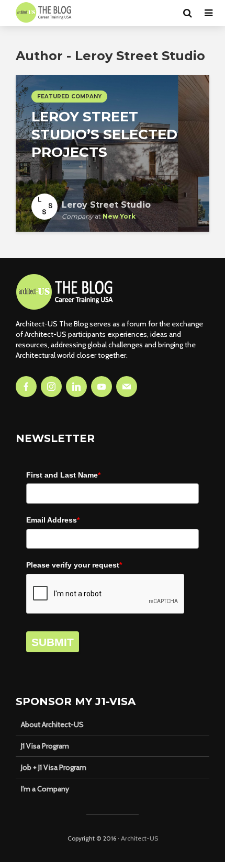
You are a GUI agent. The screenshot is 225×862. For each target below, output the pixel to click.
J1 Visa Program (45, 746)
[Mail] (126, 386)
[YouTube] (101, 386)
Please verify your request (74, 565)
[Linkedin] (76, 386)
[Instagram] (51, 386)
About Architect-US (52, 724)
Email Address (53, 520)
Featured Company (69, 96)
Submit (52, 642)
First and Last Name (63, 475)
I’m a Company (45, 788)
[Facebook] (26, 386)
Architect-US (139, 838)
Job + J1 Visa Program (53, 767)
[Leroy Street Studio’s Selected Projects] (112, 152)
